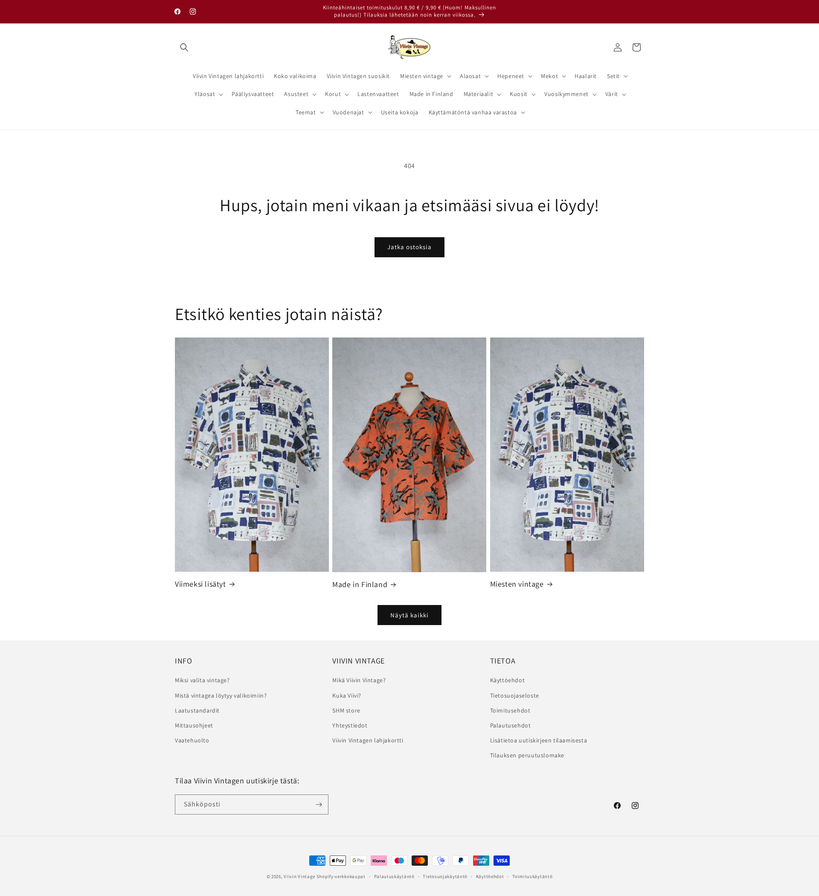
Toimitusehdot (510, 710)
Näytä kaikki (409, 615)
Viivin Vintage (299, 876)
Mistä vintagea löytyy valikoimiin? (221, 695)
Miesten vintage (517, 584)
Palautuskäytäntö (394, 876)
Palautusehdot (510, 725)
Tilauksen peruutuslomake (527, 755)
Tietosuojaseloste (514, 695)
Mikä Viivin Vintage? (359, 680)
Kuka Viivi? (346, 695)
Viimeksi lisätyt (200, 584)
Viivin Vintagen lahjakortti (367, 740)
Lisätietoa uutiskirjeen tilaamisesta (538, 740)
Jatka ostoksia (409, 247)
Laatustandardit (197, 710)
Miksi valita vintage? (202, 680)
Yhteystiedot (349, 725)
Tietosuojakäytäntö (445, 876)
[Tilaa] (318, 804)
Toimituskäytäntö (532, 876)
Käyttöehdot (507, 680)
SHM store (346, 710)
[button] (184, 47)
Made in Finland (359, 584)
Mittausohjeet (194, 725)
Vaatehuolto (192, 740)
